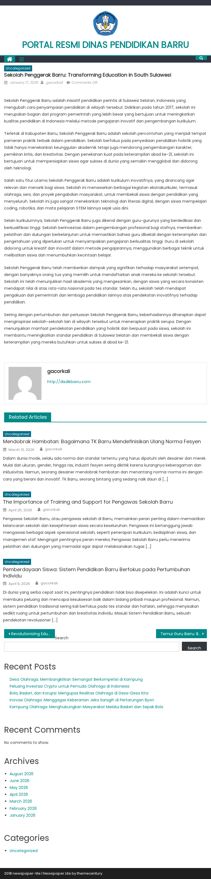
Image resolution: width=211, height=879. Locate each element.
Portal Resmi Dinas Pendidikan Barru (105, 44)
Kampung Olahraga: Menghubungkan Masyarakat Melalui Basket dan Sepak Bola (86, 707)
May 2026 (19, 787)
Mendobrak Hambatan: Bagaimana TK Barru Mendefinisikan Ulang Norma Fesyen (102, 441)
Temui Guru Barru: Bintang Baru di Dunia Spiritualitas (183, 634)
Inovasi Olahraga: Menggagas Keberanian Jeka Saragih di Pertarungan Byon (82, 700)
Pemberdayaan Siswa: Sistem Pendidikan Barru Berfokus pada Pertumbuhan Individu (96, 572)
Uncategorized (18, 68)
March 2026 (21, 801)
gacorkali (54, 82)
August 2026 (22, 774)
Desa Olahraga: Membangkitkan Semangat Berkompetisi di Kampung (76, 679)
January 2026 (22, 815)
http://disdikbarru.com (69, 381)
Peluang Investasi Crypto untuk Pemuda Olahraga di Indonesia (69, 686)
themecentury (89, 873)
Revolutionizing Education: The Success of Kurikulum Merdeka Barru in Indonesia (33, 634)
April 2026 (19, 794)
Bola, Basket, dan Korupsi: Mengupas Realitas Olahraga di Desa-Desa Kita (79, 693)
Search (61, 638)
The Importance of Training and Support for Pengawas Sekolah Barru (88, 502)
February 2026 (23, 808)
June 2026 (19, 780)
